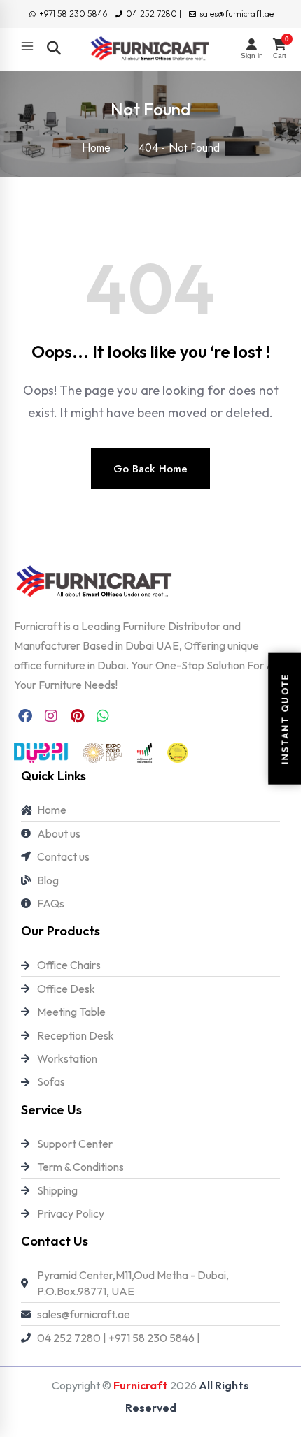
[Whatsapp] (103, 716)
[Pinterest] (77, 716)
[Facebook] (25, 716)
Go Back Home (150, 468)
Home (100, 148)
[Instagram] (51, 716)
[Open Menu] (27, 46)
